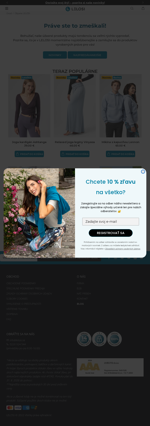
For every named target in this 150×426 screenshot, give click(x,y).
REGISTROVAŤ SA (111, 233)
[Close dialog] (143, 171)
